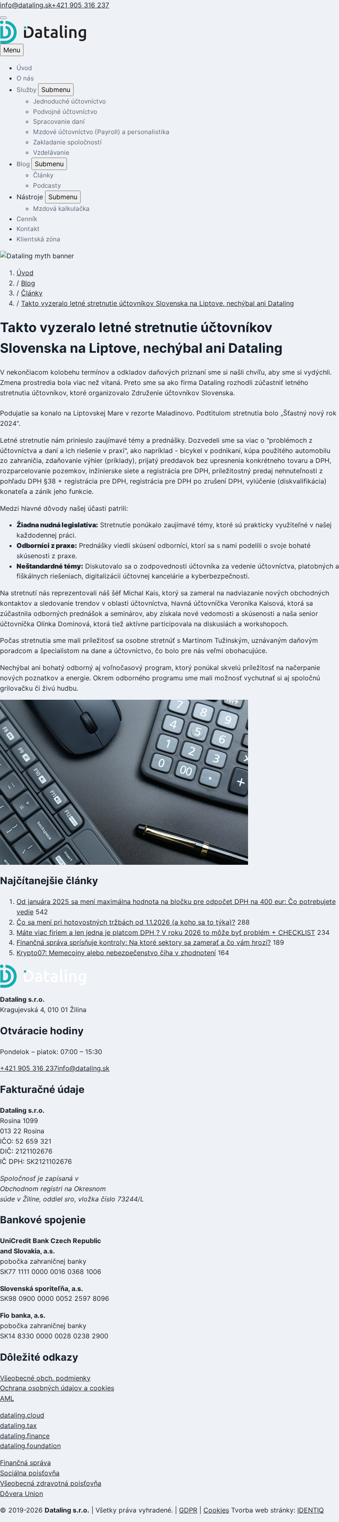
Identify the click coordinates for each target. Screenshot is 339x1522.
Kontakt (28, 229)
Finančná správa (25, 1462)
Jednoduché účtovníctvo (69, 101)
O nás (25, 78)
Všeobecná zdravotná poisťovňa (50, 1483)
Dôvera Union (21, 1493)
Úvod (24, 68)
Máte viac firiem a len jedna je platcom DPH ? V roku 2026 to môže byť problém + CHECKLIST (166, 932)
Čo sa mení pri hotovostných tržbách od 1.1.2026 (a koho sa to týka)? (126, 922)
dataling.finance (25, 1436)
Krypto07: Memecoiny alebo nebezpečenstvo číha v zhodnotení (116, 953)
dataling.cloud (22, 1415)
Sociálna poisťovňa (30, 1473)
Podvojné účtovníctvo (65, 112)
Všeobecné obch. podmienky (45, 1378)
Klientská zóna (38, 239)
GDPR (188, 1510)
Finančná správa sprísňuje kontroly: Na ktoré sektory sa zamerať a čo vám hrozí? (144, 942)
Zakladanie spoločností (67, 142)
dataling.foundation (30, 1446)
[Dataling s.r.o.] (169, 976)
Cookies (216, 1510)
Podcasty (47, 185)
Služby (27, 90)
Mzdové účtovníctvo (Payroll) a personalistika (101, 132)
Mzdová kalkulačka (61, 208)
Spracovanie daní (59, 121)
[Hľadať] (3, 18)
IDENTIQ (310, 1510)
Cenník (27, 219)
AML (7, 1398)
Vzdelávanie (51, 152)
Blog (24, 164)
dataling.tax (18, 1425)
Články (43, 175)
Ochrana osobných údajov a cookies (57, 1388)
